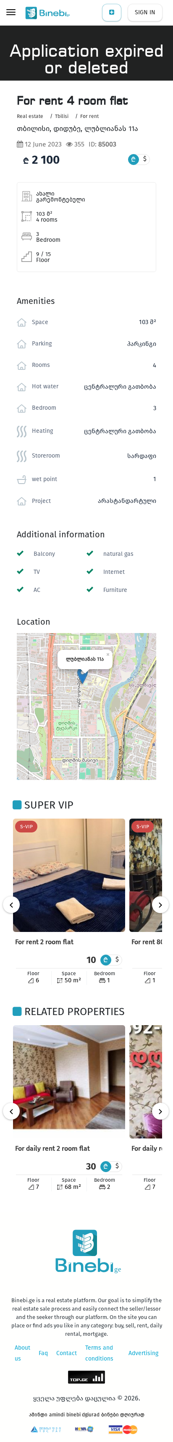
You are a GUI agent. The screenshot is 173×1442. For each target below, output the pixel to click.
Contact (66, 1353)
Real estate (30, 116)
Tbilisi (61, 116)
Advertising (143, 1353)
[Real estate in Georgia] (48, 12)
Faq (43, 1353)
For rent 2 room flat (44, 942)
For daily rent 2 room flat (52, 1148)
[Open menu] (11, 13)
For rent (89, 116)
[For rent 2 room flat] (69, 875)
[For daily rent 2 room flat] (69, 1081)
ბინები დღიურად (122, 1414)
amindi (57, 1414)
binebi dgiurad (83, 1414)
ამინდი (38, 1414)
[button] (82, 675)
